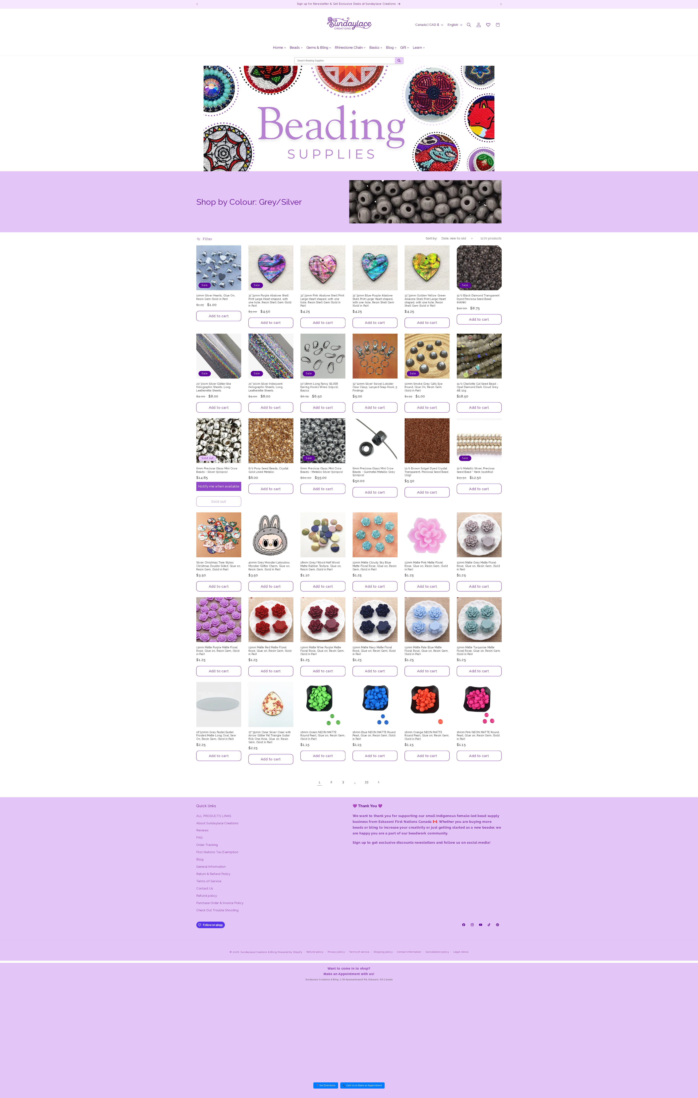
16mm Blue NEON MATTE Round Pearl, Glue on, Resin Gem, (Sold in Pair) (374, 735)
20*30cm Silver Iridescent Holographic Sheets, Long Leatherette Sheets (265, 387)
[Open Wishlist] (488, 25)
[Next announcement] (501, 4)
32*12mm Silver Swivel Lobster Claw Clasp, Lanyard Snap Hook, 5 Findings (375, 387)
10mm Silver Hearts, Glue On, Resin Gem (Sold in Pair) (215, 297)
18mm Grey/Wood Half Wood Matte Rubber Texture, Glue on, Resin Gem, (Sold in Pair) (320, 566)
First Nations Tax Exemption (217, 852)
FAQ (199, 837)
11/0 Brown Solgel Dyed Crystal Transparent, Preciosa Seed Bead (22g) (426, 472)
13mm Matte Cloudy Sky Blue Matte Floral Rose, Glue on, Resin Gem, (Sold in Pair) (375, 566)
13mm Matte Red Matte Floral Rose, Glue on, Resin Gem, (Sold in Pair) (270, 651)
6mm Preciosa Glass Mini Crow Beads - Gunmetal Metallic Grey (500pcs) (374, 472)
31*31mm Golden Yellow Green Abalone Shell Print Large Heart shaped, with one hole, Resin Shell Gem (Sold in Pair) (425, 300)
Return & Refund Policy (213, 874)
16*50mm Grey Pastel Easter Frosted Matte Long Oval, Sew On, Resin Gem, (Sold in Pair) (216, 735)
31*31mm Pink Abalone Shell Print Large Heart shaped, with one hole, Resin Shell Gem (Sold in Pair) (322, 300)
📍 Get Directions (326, 1085)
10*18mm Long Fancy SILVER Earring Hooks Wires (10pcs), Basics (319, 387)
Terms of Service (208, 881)
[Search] (399, 60)
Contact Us (204, 888)
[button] (469, 25)
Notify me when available (218, 486)
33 (366, 782)
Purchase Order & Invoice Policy (219, 903)
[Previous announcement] (197, 4)
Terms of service (359, 952)
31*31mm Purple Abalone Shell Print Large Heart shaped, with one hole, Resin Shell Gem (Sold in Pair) (269, 300)
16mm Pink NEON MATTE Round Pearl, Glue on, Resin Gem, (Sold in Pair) (478, 735)
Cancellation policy (437, 952)
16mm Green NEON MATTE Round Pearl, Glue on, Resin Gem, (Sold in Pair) (322, 735)
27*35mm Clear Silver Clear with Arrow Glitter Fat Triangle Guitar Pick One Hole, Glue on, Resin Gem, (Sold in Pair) (269, 737)
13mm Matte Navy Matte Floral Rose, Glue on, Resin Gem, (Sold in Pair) (374, 651)
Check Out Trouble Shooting (217, 910)
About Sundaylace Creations (217, 823)
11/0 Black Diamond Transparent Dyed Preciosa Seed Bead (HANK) (478, 299)
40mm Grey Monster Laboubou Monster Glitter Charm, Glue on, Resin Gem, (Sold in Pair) (269, 566)
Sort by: (431, 238)
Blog (200, 859)
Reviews (202, 830)
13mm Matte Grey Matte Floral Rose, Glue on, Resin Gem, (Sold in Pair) (478, 566)
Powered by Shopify (290, 952)
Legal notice (460, 952)
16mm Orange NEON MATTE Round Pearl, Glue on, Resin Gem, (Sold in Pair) (427, 735)
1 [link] (319, 782)
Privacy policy (336, 952)
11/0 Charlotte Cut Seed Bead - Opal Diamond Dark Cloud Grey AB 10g (477, 387)
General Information (211, 866)
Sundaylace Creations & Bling (258, 952)
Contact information (409, 952)
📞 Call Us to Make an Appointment (362, 1085)
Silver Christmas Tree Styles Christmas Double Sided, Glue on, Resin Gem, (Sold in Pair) (218, 566)
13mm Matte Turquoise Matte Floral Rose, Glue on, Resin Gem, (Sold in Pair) (479, 651)
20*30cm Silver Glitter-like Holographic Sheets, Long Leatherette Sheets (213, 387)
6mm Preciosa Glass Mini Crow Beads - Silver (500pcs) (216, 470)
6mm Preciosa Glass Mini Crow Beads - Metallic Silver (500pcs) (321, 470)
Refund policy (206, 895)
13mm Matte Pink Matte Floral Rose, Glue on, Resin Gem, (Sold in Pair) (426, 566)
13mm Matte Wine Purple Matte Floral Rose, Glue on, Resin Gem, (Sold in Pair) (322, 651)
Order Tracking (207, 845)
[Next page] (378, 782)
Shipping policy (383, 952)
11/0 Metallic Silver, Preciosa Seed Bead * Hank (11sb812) (476, 470)
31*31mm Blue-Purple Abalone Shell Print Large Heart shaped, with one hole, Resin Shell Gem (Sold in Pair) (373, 300)
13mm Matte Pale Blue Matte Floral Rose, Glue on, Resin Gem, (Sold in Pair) (426, 651)
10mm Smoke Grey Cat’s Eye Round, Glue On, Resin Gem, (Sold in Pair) (424, 387)
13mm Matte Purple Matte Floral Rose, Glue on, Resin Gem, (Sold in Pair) (217, 651)
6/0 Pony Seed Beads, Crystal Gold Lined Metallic (268, 470)
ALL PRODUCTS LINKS (213, 816)
